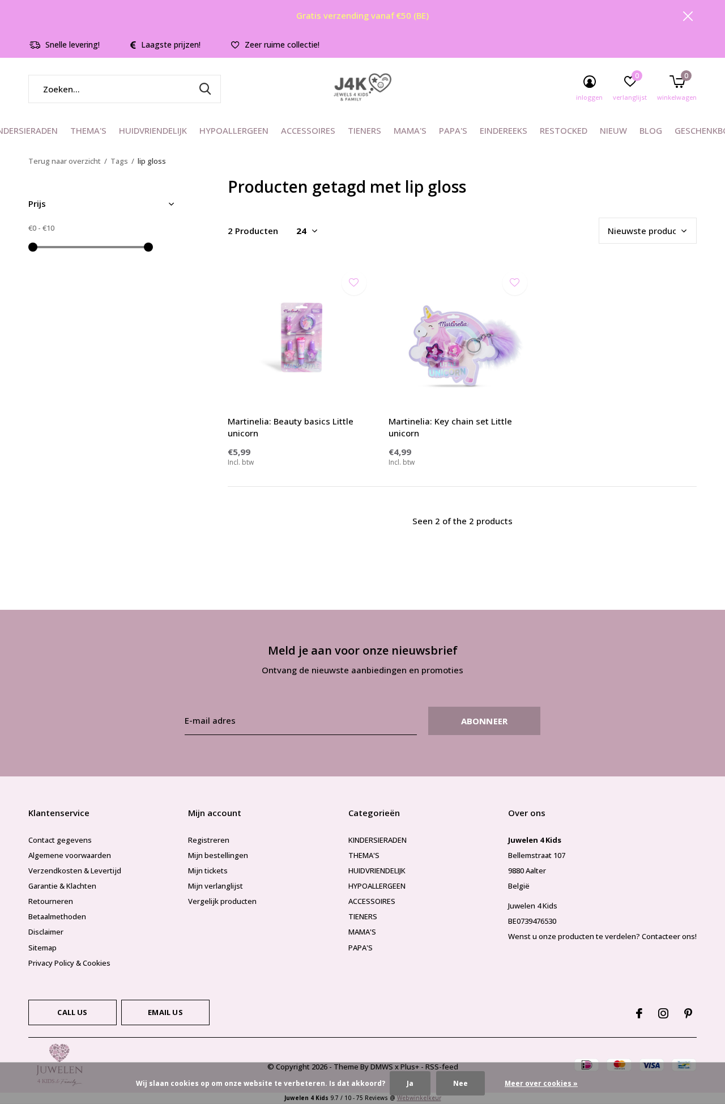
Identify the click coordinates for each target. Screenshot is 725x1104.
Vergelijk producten (222, 901)
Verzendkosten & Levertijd (74, 870)
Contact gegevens (60, 840)
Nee (460, 1083)
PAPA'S (453, 130)
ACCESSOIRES (308, 130)
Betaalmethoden (57, 916)
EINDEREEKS (503, 130)
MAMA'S (410, 130)
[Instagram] (663, 1013)
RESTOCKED (563, 130)
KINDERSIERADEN (377, 840)
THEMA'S (88, 130)
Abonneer (484, 721)
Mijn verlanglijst (215, 886)
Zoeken (205, 89)
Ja (410, 1083)
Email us (165, 1012)
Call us (72, 1012)
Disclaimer (45, 932)
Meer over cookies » (541, 1083)
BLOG (650, 130)
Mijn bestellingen (218, 855)
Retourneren (50, 901)
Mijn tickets (208, 870)
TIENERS (364, 130)
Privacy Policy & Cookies (69, 963)
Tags (119, 161)
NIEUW (613, 130)
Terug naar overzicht (64, 161)
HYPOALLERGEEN (233, 130)
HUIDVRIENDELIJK (153, 130)
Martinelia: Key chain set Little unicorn (450, 427)
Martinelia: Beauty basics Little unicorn (290, 427)
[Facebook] (639, 1013)
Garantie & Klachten (62, 886)
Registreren (208, 840)
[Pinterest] (688, 1013)
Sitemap (42, 947)
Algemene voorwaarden (69, 855)
